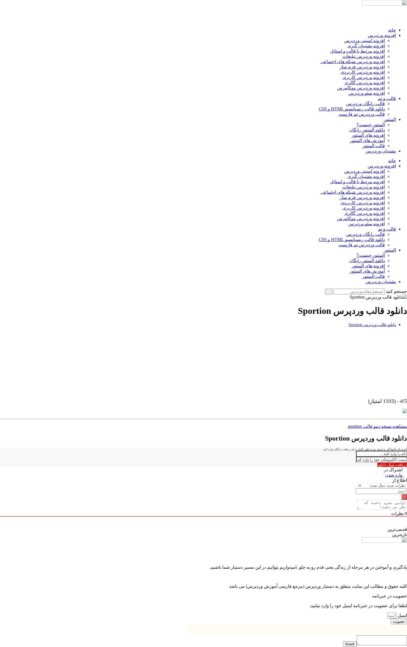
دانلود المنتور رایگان (367, 130)
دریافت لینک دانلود (392, 465)
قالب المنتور (373, 145)
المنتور (390, 119)
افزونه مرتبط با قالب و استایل (357, 51)
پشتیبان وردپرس (380, 151)
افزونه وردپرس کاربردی (363, 72)
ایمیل (401, 615)
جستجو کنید (396, 291)
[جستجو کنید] (328, 291)
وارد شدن (394, 475)
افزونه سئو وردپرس (366, 93)
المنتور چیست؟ (371, 124)
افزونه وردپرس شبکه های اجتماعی (353, 61)
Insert (349, 644)
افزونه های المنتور (368, 135)
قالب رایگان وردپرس (365, 103)
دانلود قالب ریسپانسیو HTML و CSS (352, 109)
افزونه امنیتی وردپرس (364, 40)
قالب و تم (387, 98)
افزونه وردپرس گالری (364, 82)
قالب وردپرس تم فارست (362, 114)
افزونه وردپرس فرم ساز (362, 66)
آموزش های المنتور (367, 140)
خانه (392, 30)
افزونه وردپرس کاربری (363, 77)
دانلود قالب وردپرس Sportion (372, 324)
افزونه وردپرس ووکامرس (361, 88)
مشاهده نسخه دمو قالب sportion (377, 426)
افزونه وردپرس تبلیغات (363, 56)
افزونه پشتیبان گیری (366, 45)
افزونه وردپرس (382, 35)
